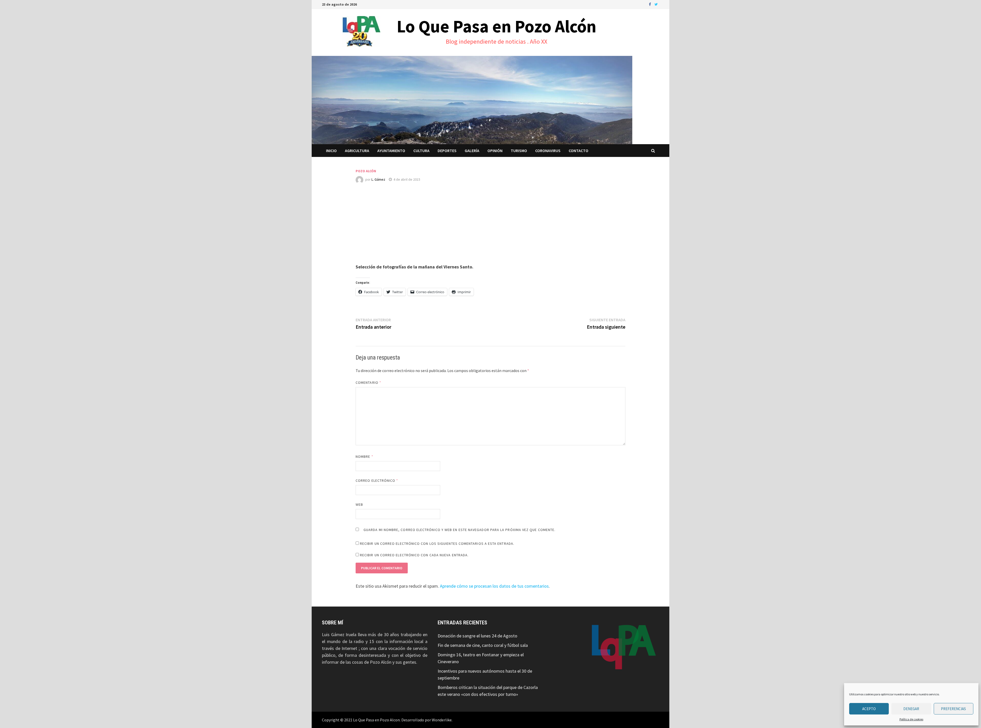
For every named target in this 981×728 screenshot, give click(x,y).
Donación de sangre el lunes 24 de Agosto (477, 636)
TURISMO (519, 150)
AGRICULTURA (357, 150)
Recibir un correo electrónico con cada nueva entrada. (414, 555)
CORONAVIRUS (547, 150)
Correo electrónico (377, 480)
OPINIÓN (495, 150)
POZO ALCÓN (366, 171)
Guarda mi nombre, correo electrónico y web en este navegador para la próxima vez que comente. (459, 529)
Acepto (869, 708)
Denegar (911, 708)
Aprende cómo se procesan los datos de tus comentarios (494, 586)
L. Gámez (378, 179)
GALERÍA (472, 150)
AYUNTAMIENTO (391, 150)
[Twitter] (656, 4)
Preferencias (953, 708)
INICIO (331, 150)
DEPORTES (447, 150)
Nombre (364, 456)
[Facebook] (650, 4)
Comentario (368, 382)
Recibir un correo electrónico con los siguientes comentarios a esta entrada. (437, 543)
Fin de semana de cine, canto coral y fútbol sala (483, 645)
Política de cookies (911, 719)
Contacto (578, 150)
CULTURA (421, 150)
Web (359, 504)
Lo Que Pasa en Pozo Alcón (496, 26)
